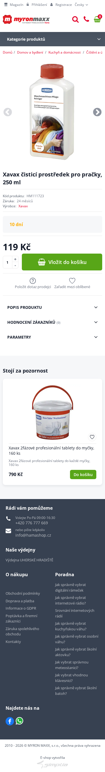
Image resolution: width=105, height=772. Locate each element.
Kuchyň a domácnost (64, 52)
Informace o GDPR (21, 608)
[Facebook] (10, 721)
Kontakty (13, 641)
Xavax (23, 206)
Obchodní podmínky (23, 593)
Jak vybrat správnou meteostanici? (71, 665)
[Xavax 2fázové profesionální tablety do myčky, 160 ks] (52, 432)
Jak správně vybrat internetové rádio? (70, 600)
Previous (8, 112)
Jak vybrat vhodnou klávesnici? (71, 677)
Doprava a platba (20, 600)
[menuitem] (14, 5)
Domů (7, 52)
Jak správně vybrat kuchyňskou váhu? (71, 626)
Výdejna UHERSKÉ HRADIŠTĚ (29, 559)
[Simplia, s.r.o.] (52, 764)
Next (97, 112)
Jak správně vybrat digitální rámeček (70, 587)
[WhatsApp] (19, 721)
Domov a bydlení (30, 52)
